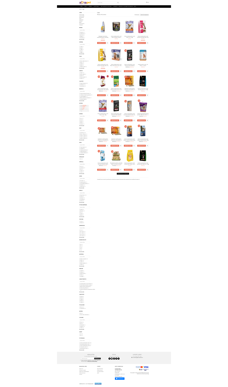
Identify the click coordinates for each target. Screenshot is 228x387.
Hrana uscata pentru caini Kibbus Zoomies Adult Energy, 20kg (130, 139)
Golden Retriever (83, 151)
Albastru (81, 326)
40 (80, 248)
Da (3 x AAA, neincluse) (84, 314)
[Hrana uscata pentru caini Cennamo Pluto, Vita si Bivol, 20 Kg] (103, 81)
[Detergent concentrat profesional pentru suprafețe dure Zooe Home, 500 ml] (103, 27)
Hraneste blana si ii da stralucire (85, 283)
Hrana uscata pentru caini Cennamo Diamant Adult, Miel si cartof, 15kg (130, 114)
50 (80, 245)
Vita (81, 119)
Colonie (81, 270)
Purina (81, 200)
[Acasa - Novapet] (85, 2)
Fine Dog (81, 199)
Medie (81, 63)
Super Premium (83, 83)
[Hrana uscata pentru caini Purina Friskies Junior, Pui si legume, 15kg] (116, 81)
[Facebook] (109, 359)
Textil (81, 264)
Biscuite (81, 210)
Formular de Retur (100, 371)
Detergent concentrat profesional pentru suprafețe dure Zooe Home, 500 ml (103, 37)
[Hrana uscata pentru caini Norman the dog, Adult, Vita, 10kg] (143, 27)
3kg (81, 48)
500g (81, 52)
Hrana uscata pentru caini (84, 342)
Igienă (80, 22)
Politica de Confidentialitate (92, 361)
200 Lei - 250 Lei (83, 138)
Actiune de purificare (84, 287)
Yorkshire (82, 148)
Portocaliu (82, 324)
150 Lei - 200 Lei (83, 136)
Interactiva (82, 308)
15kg (81, 49)
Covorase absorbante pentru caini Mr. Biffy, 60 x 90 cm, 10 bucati (143, 114)
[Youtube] (112, 359)
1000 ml (81, 302)
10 (80, 247)
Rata (81, 121)
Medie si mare (82, 66)
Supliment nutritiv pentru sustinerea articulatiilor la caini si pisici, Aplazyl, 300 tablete (129, 89)
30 (80, 244)
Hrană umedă (81, 15)
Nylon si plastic (83, 263)
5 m (81, 230)
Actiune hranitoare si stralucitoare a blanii (87, 289)
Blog (135, 6)
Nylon (81, 260)
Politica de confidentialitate (84, 371)
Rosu (81, 322)
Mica (81, 62)
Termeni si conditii (82, 370)
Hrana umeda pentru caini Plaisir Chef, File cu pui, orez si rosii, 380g (116, 65)
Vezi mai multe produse (123, 173)
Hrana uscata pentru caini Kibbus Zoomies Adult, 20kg (142, 139)
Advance (81, 32)
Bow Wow (82, 37)
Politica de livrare (82, 372)
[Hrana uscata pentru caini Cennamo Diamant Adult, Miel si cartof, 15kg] (130, 106)
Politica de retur (100, 370)
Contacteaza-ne (120, 378)
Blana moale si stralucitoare (85, 286)
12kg (81, 46)
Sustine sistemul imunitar (84, 93)
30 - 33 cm (82, 235)
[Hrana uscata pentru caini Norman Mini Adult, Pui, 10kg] (143, 156)
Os (80, 212)
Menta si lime (82, 273)
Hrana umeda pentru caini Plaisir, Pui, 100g (129, 37)
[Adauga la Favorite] (107, 43)
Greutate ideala (83, 99)
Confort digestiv (83, 96)
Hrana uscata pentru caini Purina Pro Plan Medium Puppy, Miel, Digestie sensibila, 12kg (116, 114)
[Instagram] (119, 359)
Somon (81, 124)
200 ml (81, 296)
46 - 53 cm (82, 231)
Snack (81, 209)
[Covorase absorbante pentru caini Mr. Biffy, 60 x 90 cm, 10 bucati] (143, 105)
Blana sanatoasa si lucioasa (85, 97)
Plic (81, 169)
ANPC (98, 372)
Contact (80, 374)
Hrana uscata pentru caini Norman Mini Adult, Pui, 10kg (143, 163)
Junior (81, 75)
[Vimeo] (116, 359)
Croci (81, 196)
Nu (80, 313)
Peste (81, 105)
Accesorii (80, 21)
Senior (81, 78)
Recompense (81, 17)
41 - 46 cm (82, 232)
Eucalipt (81, 276)
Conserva (82, 167)
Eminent (81, 197)
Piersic (81, 274)
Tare (81, 221)
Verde (81, 327)
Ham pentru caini (83, 346)
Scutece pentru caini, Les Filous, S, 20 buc (143, 65)
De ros (81, 307)
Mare (81, 65)
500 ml (81, 300)
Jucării (80, 18)
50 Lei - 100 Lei (82, 134)
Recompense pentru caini (84, 344)
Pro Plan (81, 180)
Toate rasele (82, 147)
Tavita (81, 170)
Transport (81, 24)
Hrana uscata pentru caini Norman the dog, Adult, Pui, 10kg (102, 65)
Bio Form (82, 35)
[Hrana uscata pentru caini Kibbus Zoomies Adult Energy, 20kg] (130, 131)
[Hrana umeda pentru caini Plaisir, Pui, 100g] (130, 27)
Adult (81, 72)
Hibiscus (81, 272)
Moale (81, 222)
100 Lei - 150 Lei (83, 135)
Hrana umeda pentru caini (85, 345)
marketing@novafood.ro (138, 357)
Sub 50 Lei (82, 132)
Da (80, 158)
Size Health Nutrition (84, 183)
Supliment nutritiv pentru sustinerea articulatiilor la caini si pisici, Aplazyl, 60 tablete (103, 139)
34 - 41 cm (82, 234)
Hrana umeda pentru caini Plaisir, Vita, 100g (103, 114)
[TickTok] (114, 359)
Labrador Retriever (83, 152)
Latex (81, 261)
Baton (81, 215)
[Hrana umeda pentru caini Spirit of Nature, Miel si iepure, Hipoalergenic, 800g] (116, 27)
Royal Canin (82, 195)
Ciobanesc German (83, 149)
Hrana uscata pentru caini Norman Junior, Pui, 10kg (143, 89)
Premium (82, 84)
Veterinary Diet (83, 182)
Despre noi (81, 368)
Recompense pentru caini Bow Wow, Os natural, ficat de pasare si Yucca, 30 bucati (116, 163)
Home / (80, 9)
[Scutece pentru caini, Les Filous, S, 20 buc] (143, 55)
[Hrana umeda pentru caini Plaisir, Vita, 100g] (103, 106)
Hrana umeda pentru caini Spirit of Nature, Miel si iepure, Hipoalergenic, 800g (116, 37)
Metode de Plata (100, 368)
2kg (81, 50)
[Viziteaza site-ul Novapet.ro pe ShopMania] (98, 384)
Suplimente (81, 19)
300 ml (81, 297)
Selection (82, 184)
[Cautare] (118, 3)
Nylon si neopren (83, 258)
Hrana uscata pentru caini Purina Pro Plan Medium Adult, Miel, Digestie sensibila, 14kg (130, 65)
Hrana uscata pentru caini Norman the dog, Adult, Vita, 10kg (143, 37)
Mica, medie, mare (83, 61)
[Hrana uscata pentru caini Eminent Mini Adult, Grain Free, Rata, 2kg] (130, 156)
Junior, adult (82, 74)
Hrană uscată (81, 14)
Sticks (81, 213)
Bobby (81, 36)
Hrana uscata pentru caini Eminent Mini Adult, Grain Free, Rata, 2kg (129, 163)
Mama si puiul (82, 77)
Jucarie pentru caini (83, 348)
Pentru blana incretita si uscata (85, 285)
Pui (80, 118)
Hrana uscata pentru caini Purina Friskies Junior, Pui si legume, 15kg (116, 89)
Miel (81, 122)
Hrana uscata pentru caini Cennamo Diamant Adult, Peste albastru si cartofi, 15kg (103, 163)
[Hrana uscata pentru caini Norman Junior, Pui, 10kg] (143, 81)
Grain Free (82, 186)
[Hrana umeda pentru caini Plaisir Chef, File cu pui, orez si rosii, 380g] (116, 55)
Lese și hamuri (81, 23)
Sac (81, 166)
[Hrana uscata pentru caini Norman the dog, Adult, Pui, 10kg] (103, 55)
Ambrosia (82, 33)
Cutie (81, 171)
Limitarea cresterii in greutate (85, 94)
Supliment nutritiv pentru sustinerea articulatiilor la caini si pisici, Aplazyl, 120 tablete (116, 139)
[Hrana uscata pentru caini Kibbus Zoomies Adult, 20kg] (143, 131)
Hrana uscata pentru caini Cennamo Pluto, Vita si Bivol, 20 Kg (103, 89)
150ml (81, 299)
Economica (82, 86)
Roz (81, 323)
